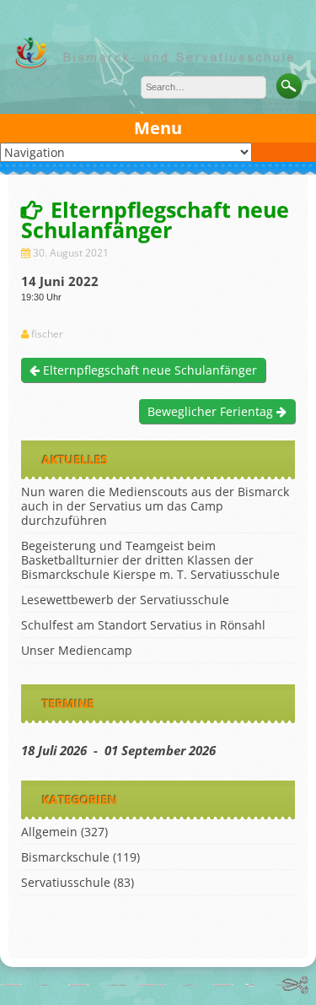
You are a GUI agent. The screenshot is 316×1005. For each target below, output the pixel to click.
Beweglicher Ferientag (211, 411)
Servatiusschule (65, 882)
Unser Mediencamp (76, 650)
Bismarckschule (65, 857)
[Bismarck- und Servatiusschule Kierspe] (158, 66)
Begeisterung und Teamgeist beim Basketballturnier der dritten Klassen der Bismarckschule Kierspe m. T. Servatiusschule (150, 560)
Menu (158, 127)
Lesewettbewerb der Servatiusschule (125, 600)
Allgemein (49, 832)
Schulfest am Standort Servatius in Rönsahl (143, 625)
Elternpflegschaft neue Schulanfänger (148, 370)
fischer (47, 334)
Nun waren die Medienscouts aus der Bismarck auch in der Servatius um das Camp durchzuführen (155, 506)
